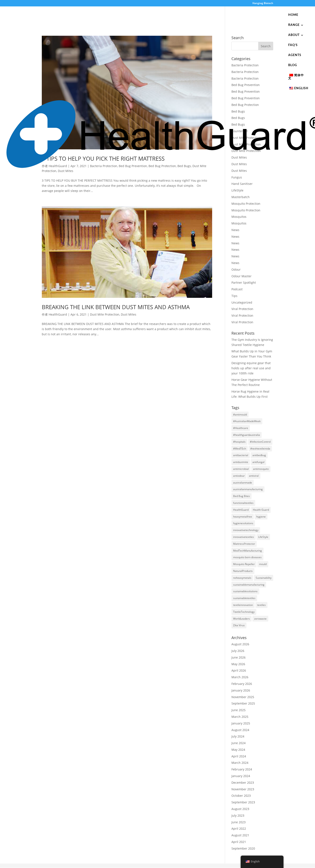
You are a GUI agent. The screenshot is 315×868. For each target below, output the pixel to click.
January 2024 (240, 776)
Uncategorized (241, 302)
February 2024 (241, 769)
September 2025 (243, 703)
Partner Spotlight (243, 282)
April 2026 (238, 670)
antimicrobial (241, 469)
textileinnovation (243, 605)
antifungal (258, 462)
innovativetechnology (245, 530)
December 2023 (242, 782)
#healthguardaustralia (246, 435)
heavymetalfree (242, 516)
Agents (294, 55)
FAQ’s (293, 45)
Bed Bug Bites (241, 496)
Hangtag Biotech (262, 3)
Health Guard (261, 510)
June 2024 (238, 743)
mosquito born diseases (247, 557)
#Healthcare (240, 428)
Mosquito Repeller (244, 564)
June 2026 (238, 657)
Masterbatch (240, 197)
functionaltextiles (243, 503)
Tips (234, 296)
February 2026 (241, 684)
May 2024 (238, 750)
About (294, 35)
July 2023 (237, 815)
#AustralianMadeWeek (247, 421)
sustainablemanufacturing (248, 584)
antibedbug (259, 455)
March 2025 (239, 717)
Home (293, 14)
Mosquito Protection (245, 204)
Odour (236, 269)
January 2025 (240, 723)
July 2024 (237, 736)
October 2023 (241, 796)
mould (263, 564)
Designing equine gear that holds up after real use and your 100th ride (251, 368)
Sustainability (264, 578)
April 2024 (238, 756)
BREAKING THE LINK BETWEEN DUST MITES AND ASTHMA (116, 307)
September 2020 (243, 848)
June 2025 (238, 710)
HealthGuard (58, 314)
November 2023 (242, 789)
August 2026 (240, 644)
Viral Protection (242, 309)
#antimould (240, 414)
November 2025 (242, 697)
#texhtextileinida (260, 448)
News (235, 230)
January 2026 (240, 690)
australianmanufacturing (248, 489)
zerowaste (260, 618)
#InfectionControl (260, 442)
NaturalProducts (243, 571)
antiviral (254, 476)
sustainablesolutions (245, 591)
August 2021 (240, 835)
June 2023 (238, 822)
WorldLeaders (241, 618)
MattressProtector (244, 544)
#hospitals (239, 442)
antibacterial (240, 455)
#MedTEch (239, 448)
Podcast (237, 289)
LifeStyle (237, 190)
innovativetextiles (243, 537)
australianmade (242, 482)
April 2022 (238, 828)
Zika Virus (239, 625)
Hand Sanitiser (242, 184)
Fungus (236, 177)
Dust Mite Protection (104, 314)
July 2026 (237, 651)
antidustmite (240, 462)
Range (294, 25)
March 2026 (239, 677)
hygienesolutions (243, 523)
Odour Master (241, 276)
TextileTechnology (244, 612)
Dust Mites (128, 314)
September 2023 (243, 802)
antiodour (239, 476)
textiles (261, 605)
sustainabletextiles (244, 598)
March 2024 (239, 763)
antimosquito (261, 469)
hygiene (261, 516)
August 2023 (240, 809)
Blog (292, 65)
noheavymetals (242, 578)
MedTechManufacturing (247, 550)
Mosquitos (238, 217)
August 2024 (240, 730)
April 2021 (238, 842)
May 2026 (238, 664)
